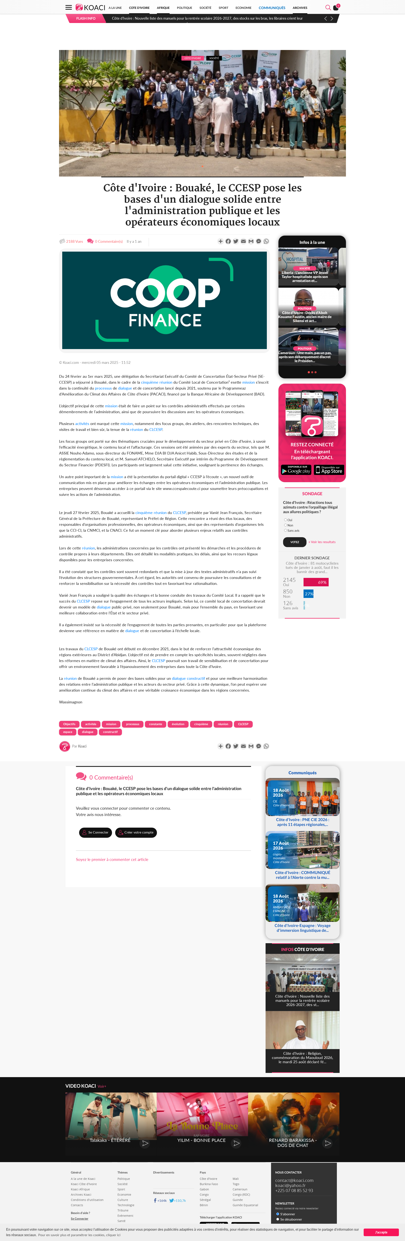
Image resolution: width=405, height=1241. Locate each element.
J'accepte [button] (381, 1232)
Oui (290, 520)
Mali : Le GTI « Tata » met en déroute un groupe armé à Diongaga (161, 18)
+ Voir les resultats (322, 542)
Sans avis (293, 530)
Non (290, 525)
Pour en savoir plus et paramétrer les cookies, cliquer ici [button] (79, 1235)
